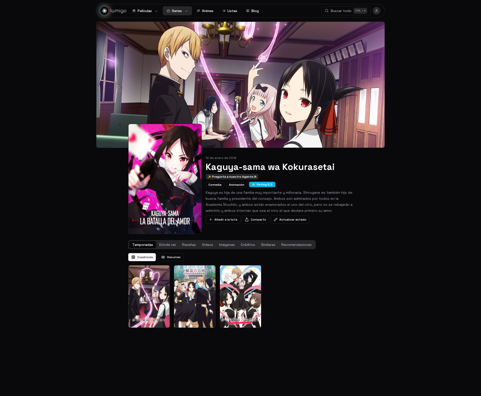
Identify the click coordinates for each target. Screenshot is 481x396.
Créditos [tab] (248, 244)
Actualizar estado (292, 220)
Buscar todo (348, 11)
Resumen (174, 257)
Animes (207, 11)
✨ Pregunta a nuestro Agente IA (232, 177)
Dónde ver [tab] (167, 244)
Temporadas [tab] (142, 244)
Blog (255, 11)
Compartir (258, 220)
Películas (145, 11)
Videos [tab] (207, 244)
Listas (232, 11)
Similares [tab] (268, 244)
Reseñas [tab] (189, 244)
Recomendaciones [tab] (296, 244)
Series (177, 11)
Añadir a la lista (225, 220)
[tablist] (222, 244)
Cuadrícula (145, 257)
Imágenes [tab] (227, 244)
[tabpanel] (240, 290)
